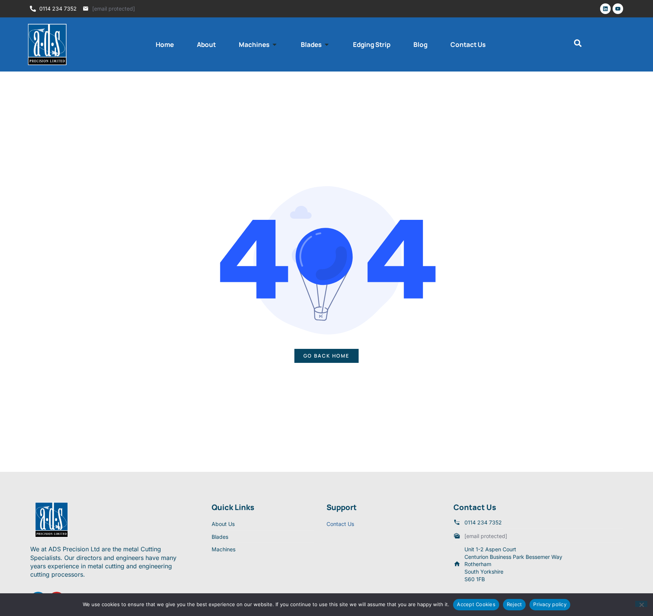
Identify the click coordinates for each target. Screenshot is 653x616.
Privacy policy (549, 604)
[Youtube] (618, 8)
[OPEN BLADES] (326, 45)
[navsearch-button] (577, 44)
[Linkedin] (605, 8)
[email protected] (113, 8)
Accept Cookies (476, 604)
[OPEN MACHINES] (274, 45)
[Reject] (641, 604)
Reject (514, 604)
